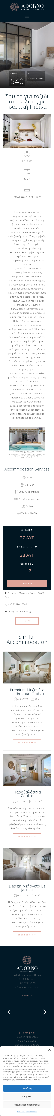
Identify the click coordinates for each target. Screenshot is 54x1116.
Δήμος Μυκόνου (27, 1040)
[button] (49, 1049)
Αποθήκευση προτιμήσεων (27, 1104)
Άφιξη (25, 529)
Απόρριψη (27, 1096)
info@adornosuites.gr (27, 987)
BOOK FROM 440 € (27, 837)
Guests (25, 564)
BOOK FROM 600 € (27, 742)
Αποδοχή (27, 1088)
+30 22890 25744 (27, 983)
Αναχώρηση (25, 547)
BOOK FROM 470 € (27, 935)
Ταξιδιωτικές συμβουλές (27, 1045)
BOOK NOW (27, 583)
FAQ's (27, 621)
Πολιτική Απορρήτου (27, 1111)
